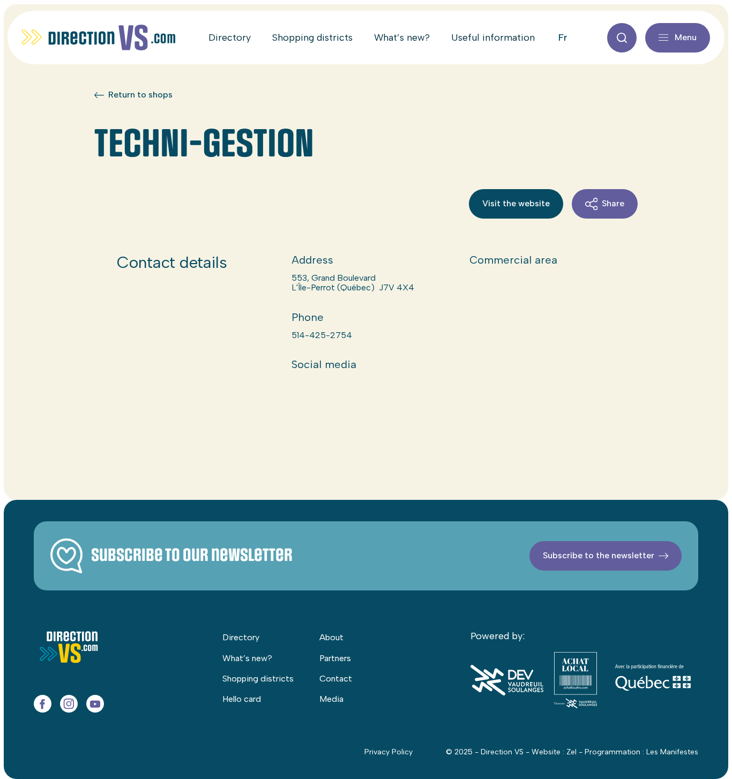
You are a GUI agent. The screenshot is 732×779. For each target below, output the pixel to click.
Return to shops (140, 95)
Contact (335, 678)
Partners (335, 658)
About (331, 637)
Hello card (241, 699)
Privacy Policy (388, 751)
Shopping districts (312, 37)
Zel (571, 751)
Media (331, 699)
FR (562, 37)
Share (613, 203)
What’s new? (402, 37)
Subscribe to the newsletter (598, 555)
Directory (229, 37)
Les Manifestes (672, 751)
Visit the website (516, 203)
